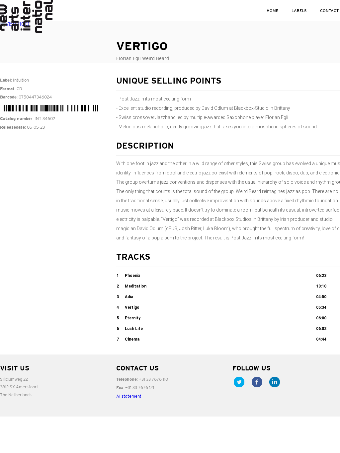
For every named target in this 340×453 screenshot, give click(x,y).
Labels (299, 10)
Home (272, 10)
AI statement (128, 396)
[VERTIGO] (53, 24)
